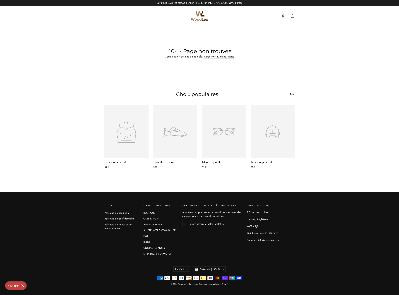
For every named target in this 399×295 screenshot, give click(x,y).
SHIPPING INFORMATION (157, 254)
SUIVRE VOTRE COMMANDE (159, 230)
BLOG (146, 242)
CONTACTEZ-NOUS (154, 248)
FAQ (145, 236)
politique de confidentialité (119, 218)
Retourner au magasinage (219, 56)
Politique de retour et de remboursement (118, 226)
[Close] (23, 285)
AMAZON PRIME (152, 224)
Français (179, 269)
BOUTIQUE (149, 213)
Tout (292, 94)
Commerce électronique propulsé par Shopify (208, 284)
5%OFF (13, 285)
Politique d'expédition (116, 213)
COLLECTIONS (151, 218)
